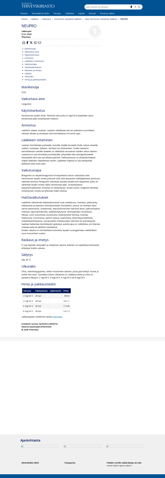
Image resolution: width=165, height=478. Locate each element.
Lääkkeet (69, 13)
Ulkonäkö (29, 76)
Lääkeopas (46, 19)
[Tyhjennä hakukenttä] (135, 7)
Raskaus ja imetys (33, 70)
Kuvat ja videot (107, 13)
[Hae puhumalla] (131, 7)
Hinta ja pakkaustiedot (35, 79)
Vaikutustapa (31, 64)
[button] (24, 42)
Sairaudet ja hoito (40, 13)
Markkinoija (30, 48)
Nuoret (92, 13)
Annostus (29, 58)
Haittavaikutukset (33, 67)
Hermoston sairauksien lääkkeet (68, 19)
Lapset (81, 13)
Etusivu (24, 13)
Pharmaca (57, 316)
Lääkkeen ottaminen (34, 61)
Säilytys (28, 73)
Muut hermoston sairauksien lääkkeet (101, 19)
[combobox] (113, 7)
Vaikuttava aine (32, 51)
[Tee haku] (139, 7)
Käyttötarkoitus (32, 55)
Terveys (57, 13)
